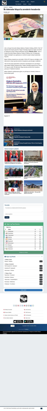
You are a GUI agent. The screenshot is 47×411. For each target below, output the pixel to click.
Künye (29, 4)
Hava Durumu (28, 309)
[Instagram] (20, 306)
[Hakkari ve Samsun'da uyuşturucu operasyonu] (33, 156)
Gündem (17, 1)
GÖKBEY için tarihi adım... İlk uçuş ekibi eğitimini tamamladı (32, 193)
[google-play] (29, 321)
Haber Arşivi (27, 317)
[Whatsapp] (33, 306)
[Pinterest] (18, 306)
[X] (16, 306)
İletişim (24, 4)
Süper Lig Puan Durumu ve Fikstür (11, 315)
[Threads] (29, 306)
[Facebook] (14, 306)
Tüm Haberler (18, 4)
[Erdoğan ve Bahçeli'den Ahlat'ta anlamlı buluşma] (14, 170)
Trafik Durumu (28, 312)
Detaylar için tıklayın (23, 252)
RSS (13, 325)
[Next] (31, 306)
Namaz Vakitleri (8, 312)
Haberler (6, 7)
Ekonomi (23, 1)
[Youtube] (25, 306)
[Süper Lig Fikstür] (41, 256)
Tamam (5, 333)
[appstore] (18, 321)
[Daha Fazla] (11, 39)
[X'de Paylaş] (7, 39)
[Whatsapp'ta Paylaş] (9, 39)
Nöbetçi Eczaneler (8, 309)
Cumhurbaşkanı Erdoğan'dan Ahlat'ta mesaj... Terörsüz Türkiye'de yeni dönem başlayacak (13, 193)
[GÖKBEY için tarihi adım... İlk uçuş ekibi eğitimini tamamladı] (33, 185)
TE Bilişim (26, 329)
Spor (28, 1)
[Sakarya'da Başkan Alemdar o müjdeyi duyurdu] (33, 170)
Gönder (7, 217)
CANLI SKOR (23, 290)
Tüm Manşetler (28, 315)
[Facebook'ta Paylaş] (5, 39)
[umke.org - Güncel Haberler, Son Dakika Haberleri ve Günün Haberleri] (4, 2)
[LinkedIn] (22, 306)
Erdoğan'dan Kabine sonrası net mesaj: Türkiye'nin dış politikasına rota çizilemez (13, 163)
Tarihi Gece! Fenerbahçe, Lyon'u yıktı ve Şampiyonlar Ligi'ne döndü (20, 408)
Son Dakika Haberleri (9, 317)
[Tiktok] (27, 306)
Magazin (33, 1)
